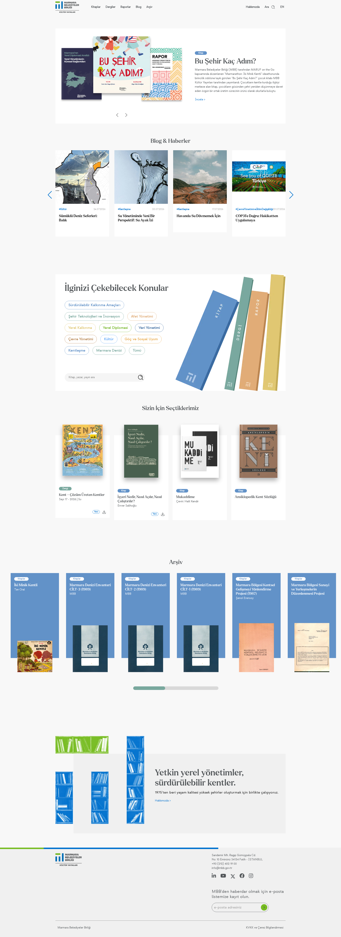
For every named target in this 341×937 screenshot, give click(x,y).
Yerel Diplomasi (115, 328)
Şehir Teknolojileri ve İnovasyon (94, 316)
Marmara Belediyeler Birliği (74, 927)
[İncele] (81, 75)
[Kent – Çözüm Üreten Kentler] (83, 450)
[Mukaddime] (200, 451)
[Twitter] (232, 876)
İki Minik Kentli (25, 585)
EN (282, 7)
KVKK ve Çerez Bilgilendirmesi (264, 927)
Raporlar (125, 7)
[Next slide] (291, 194)
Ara (267, 7)
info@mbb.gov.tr (222, 868)
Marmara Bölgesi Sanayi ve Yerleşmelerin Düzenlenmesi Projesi (310, 589)
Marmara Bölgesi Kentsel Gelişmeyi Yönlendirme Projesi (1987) (255, 589)
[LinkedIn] (214, 876)
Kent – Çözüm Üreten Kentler (82, 495)
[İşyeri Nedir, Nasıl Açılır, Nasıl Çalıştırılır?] (141, 451)
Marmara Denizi (109, 350)
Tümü (137, 350)
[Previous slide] (49, 194)
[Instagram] (251, 876)
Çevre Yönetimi (80, 339)
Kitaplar (96, 7)
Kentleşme (76, 350)
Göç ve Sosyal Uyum (141, 339)
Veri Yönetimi (149, 328)
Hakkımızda (253, 7)
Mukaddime (185, 497)
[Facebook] (242, 876)
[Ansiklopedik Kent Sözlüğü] (258, 451)
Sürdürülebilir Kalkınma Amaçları (94, 305)
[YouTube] (223, 876)
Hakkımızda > (163, 800)
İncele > (200, 99)
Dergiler (110, 7)
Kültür (109, 339)
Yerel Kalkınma (80, 328)
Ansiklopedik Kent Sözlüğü (255, 497)
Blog (138, 7)
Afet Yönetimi (142, 316)
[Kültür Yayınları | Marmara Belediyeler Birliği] (67, 7)
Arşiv (149, 7)
